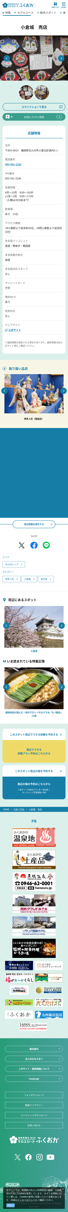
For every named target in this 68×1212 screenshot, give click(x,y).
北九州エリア (12, 564)
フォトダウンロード (34, 1095)
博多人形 (9, 578)
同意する (10, 1205)
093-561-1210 (13, 164)
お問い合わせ (34, 1125)
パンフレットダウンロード (34, 1115)
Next (61, 58)
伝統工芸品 (19, 809)
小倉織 (27, 578)
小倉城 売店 (35, 809)
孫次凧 (44, 578)
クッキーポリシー (26, 1200)
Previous (7, 58)
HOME (6, 809)
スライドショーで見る (34, 107)
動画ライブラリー (34, 1105)
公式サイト (14, 330)
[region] (34, 13)
